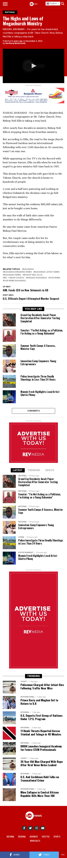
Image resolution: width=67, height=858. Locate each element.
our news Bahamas (15, 281)
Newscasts (35, 840)
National (10, 836)
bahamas (28, 269)
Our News (55, 278)
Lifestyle (46, 836)
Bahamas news (12, 275)
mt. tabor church (14, 278)
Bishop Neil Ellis (33, 275)
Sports (57, 836)
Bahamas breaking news (18, 272)
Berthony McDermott (15, 43)
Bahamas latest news (47, 272)
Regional (22, 836)
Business (34, 836)
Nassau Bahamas (37, 278)
